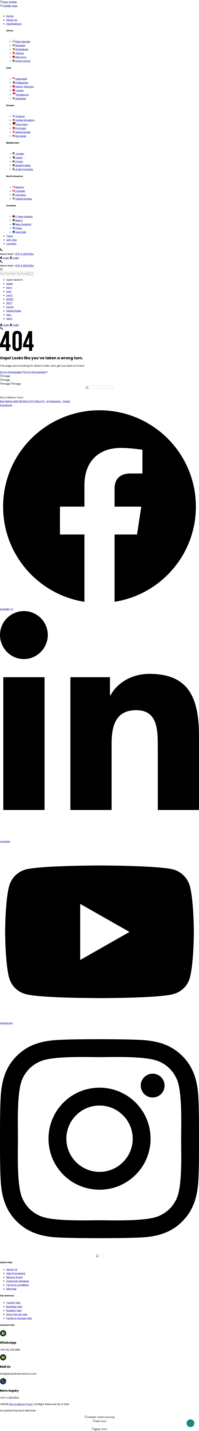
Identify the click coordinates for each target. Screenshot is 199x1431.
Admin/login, (13, 311)
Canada (20, 191)
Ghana (19, 53)
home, (10, 307)
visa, (8, 315)
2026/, (10, 299)
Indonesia (21, 79)
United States (23, 199)
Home (10, 16)
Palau (18, 228)
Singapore (22, 95)
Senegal (20, 45)
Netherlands (22, 132)
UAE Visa (11, 240)
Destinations (13, 24)
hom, (9, 287)
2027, (9, 303)
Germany (22, 124)
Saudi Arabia (22, 165)
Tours (9, 236)
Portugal (20, 128)
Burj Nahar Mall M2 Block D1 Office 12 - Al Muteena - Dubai (35, 401)
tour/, (9, 295)
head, (9, 283)
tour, (9, 291)
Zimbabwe (21, 49)
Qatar (19, 157)
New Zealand (23, 224)
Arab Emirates (24, 169)
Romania (20, 136)
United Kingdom (25, 120)
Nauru (19, 220)
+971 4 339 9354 (24, 254)
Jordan (19, 154)
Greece (20, 116)
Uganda (25, 41)
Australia (20, 232)
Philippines (21, 83)
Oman (19, 161)
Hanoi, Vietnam (24, 86)
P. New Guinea (23, 216)
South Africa (22, 61)
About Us (11, 20)
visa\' (9, 318)
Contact (11, 244)
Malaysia (20, 98)
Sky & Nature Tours (21, 1404)
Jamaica (20, 195)
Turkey (19, 90)
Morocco (20, 57)
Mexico (19, 187)
